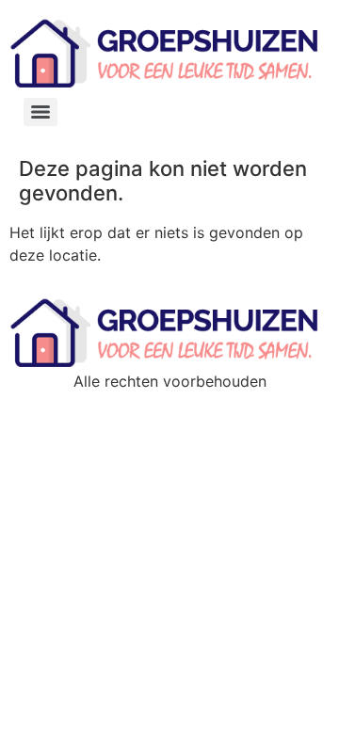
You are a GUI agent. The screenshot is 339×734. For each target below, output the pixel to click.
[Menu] (40, 112)
